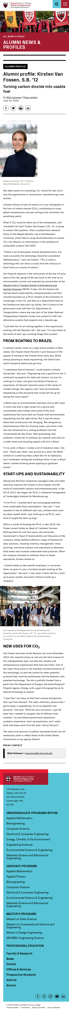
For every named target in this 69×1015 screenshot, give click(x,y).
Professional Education (25, 945)
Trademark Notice (12, 1007)
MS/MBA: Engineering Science (25, 937)
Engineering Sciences (19, 844)
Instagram (50, 996)
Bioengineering (15, 823)
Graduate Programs (21, 865)
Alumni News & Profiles (21, 44)
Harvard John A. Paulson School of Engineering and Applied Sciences (25, 779)
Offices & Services (18, 969)
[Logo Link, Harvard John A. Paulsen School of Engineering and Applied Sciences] (17, 5)
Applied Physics (16, 876)
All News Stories (14, 36)
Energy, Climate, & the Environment (28, 839)
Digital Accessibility (38, 1007)
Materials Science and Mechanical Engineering (27, 857)
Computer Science (17, 828)
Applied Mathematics (19, 818)
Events (11, 964)
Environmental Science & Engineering (29, 850)
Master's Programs (21, 913)
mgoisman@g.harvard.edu (38, 753)
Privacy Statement (54, 1007)
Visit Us (11, 979)
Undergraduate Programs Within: (32, 812)
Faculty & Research (19, 953)
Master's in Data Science (21, 919)
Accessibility (25, 1007)
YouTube (57, 996)
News (10, 958)
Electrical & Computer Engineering (27, 834)
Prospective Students (21, 974)
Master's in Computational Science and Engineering (30, 926)
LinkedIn (63, 996)
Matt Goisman (13, 97)
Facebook (37, 996)
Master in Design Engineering (24, 932)
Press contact (30, 97)
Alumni (11, 985)
